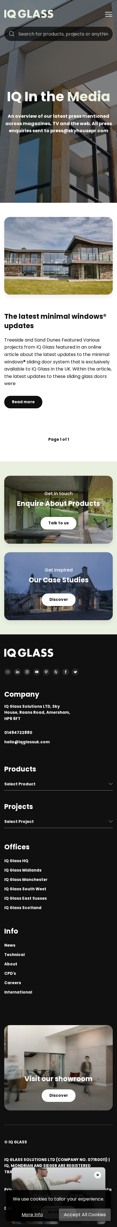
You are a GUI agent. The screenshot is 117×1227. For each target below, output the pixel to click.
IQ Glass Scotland (22, 908)
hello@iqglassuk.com (27, 742)
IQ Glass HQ (16, 861)
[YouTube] (36, 672)
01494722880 (18, 732)
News (9, 945)
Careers (12, 983)
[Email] (7, 672)
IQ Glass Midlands (22, 870)
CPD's (10, 973)
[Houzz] (56, 672)
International (18, 992)
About (10, 964)
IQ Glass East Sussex (25, 898)
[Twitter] (75, 672)
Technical (14, 954)
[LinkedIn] (17, 672)
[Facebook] (65, 672)
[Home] (28, 16)
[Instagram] (27, 672)
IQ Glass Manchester (25, 879)
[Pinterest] (46, 672)
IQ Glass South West (25, 889)
